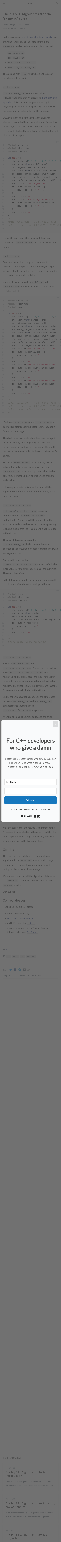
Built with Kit (30, 816)
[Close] (55, 724)
